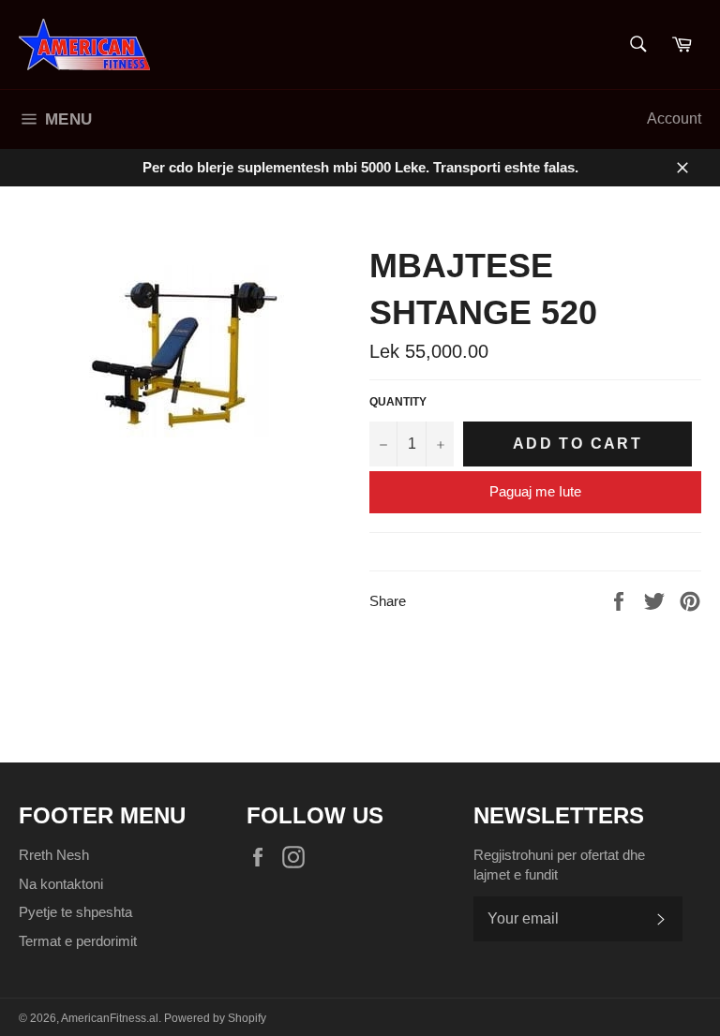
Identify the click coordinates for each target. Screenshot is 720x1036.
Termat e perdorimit (78, 941)
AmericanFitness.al (109, 1018)
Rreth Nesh (54, 855)
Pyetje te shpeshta (75, 912)
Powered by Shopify (215, 1018)
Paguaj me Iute (535, 491)
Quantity (398, 401)
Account (674, 118)
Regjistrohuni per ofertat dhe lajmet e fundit (559, 864)
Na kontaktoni (61, 884)
